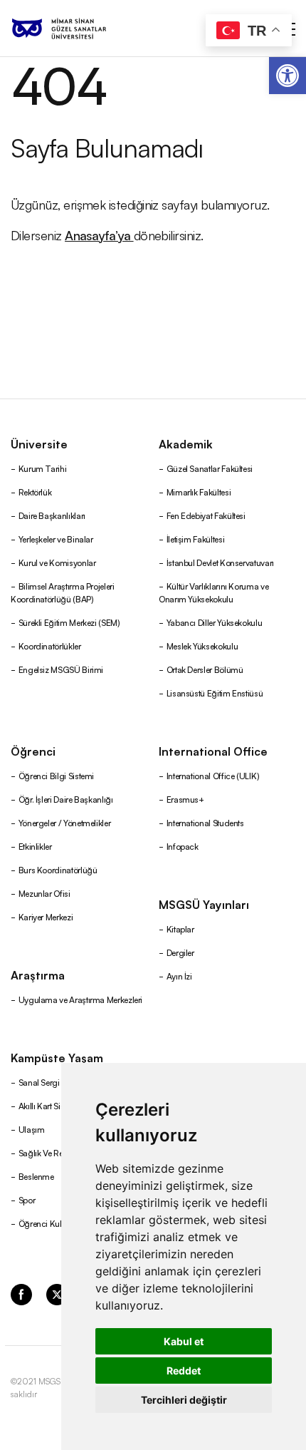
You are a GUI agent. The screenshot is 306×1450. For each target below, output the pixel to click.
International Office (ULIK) (213, 775)
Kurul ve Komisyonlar (57, 562)
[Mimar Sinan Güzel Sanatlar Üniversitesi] (77, 28)
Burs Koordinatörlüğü (58, 869)
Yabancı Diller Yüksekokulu (215, 622)
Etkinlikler (35, 846)
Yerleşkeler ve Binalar (56, 539)
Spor (27, 1199)
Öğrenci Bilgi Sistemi (56, 775)
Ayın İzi (179, 976)
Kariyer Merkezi (46, 916)
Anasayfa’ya (99, 234)
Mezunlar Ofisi (44, 893)
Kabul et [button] (184, 1341)
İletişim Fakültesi (196, 539)
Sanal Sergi (39, 1082)
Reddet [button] (184, 1370)
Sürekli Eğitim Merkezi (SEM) (69, 622)
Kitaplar (180, 928)
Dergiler (180, 952)
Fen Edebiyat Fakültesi (206, 515)
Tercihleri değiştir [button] (184, 1400)
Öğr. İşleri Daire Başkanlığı (66, 799)
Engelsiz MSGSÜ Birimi (61, 669)
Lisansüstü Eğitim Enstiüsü (215, 693)
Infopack (183, 846)
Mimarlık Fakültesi (199, 491)
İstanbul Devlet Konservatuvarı (220, 562)
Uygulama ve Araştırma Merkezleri (80, 999)
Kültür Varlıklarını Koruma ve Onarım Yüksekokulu (213, 592)
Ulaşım (32, 1129)
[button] (287, 75)
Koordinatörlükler (50, 645)
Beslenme (36, 1176)
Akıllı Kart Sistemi (49, 1105)
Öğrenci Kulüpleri (50, 1223)
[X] (57, 1293)
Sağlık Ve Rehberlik (53, 1152)
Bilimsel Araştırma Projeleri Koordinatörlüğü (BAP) (63, 592)
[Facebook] (21, 1293)
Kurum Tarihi (43, 468)
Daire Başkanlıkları (52, 515)
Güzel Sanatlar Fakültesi (210, 468)
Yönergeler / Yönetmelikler (65, 822)
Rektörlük (35, 491)
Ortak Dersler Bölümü (205, 669)
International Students (205, 822)
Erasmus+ (185, 799)
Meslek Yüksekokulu (202, 645)
